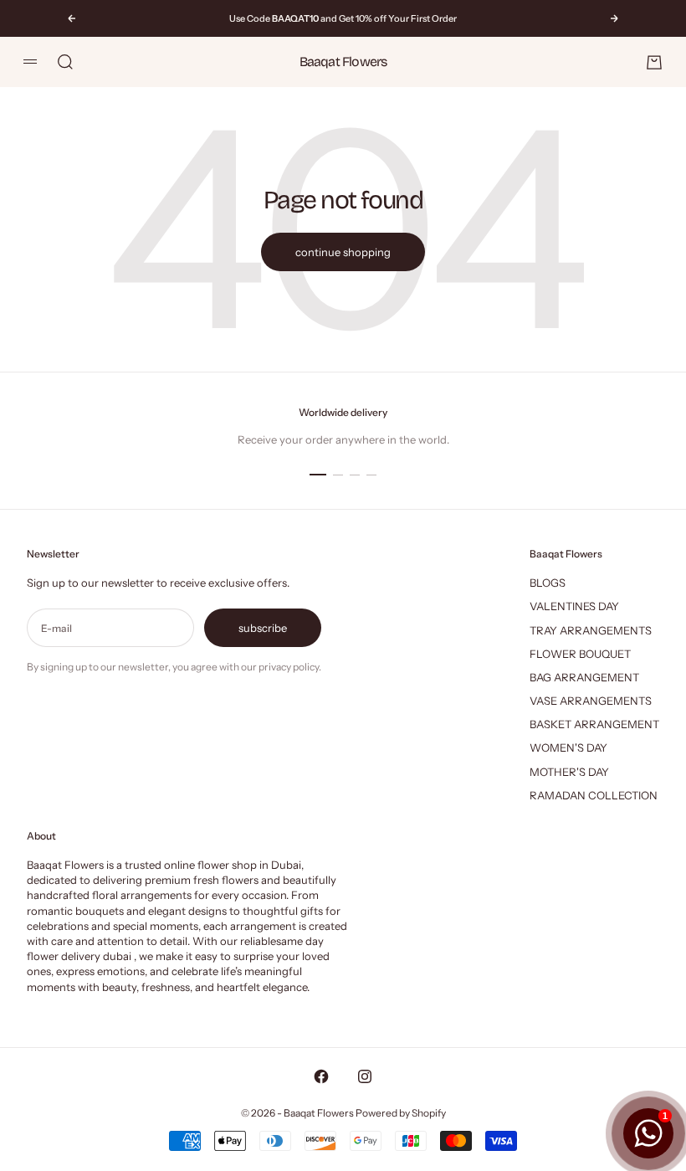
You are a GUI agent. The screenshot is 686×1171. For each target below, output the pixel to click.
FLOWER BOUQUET (580, 653)
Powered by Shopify (401, 1113)
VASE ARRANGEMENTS (591, 700)
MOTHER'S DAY (569, 771)
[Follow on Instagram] (364, 1076)
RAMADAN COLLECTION (594, 795)
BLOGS (548, 582)
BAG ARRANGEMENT (584, 677)
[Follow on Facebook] (321, 1076)
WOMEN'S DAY (568, 747)
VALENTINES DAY (574, 606)
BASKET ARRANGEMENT (594, 724)
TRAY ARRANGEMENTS (591, 630)
